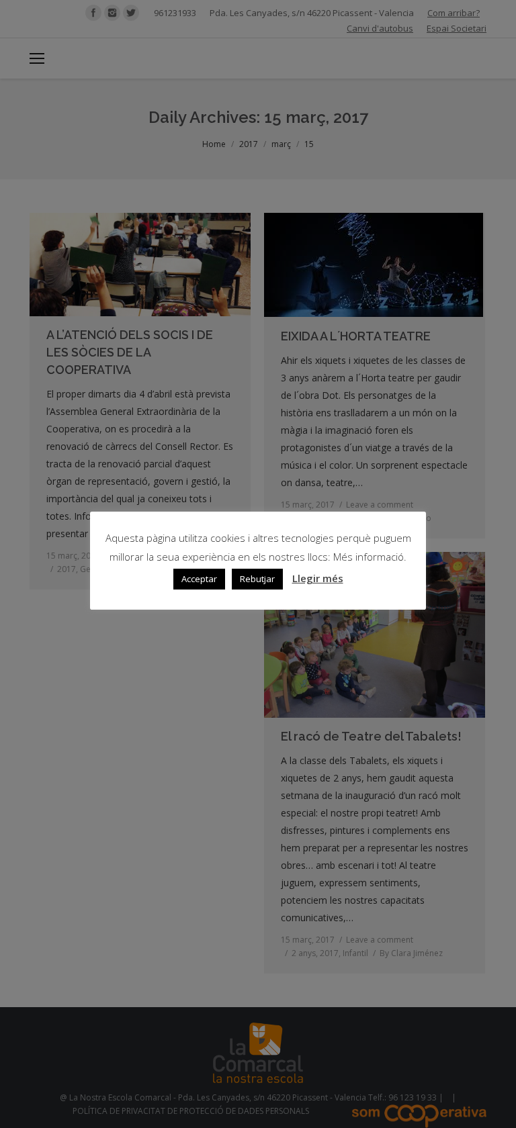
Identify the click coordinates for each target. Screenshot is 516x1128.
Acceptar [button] (199, 579)
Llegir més (317, 578)
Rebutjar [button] (257, 579)
